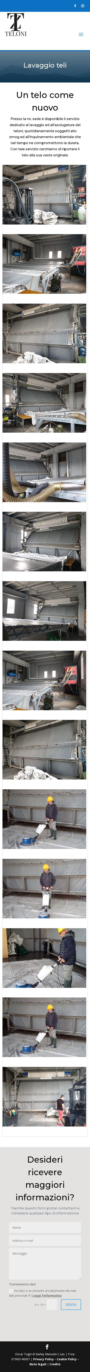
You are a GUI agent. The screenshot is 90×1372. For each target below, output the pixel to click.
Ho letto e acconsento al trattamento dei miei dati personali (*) (42, 1293)
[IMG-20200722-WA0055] (44, 362)
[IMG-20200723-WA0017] (44, 431)
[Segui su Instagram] (83, 6)
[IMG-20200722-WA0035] (44, 223)
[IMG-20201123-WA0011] (44, 917)
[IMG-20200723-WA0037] (44, 709)
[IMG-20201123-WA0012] (44, 987)
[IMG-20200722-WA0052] (44, 293)
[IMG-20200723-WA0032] (44, 640)
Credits (55, 1364)
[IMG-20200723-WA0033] (44, 778)
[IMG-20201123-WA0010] (44, 848)
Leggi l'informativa (47, 1296)
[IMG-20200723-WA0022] (44, 570)
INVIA (71, 1304)
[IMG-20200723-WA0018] (44, 501)
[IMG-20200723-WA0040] (44, 1125)
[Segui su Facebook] (75, 6)
